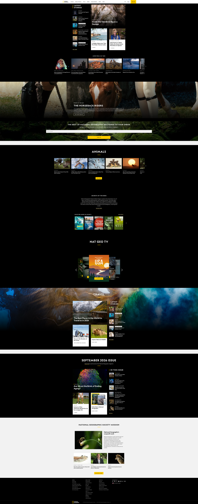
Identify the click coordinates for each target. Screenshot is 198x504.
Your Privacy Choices (75, 489)
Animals (72, 1)
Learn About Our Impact (89, 492)
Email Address (48, 129)
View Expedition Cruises (80, 342)
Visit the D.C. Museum (89, 489)
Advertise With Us (88, 498)
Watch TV (87, 491)
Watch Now (99, 208)
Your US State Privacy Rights (76, 484)
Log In (128, 1)
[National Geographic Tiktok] (123, 481)
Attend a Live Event (88, 482)
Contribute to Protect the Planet (104, 489)
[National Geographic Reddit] (125, 481)
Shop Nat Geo (88, 488)
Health (88, 1)
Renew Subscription (102, 484)
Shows (100, 1)
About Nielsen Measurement (76, 488)
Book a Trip (87, 484)
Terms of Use (74, 481)
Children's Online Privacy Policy (76, 485)
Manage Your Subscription (103, 485)
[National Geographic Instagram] (112, 481)
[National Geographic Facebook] (114, 481)
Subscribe (87, 363)
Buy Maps (87, 485)
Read (94, 47)
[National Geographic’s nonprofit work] (99, 440)
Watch (112, 48)
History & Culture (78, 1)
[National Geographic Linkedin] (121, 481)
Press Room (87, 496)
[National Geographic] (65, 2)
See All (111, 413)
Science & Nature (94, 1)
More (104, 1)
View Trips (94, 342)
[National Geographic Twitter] (116, 481)
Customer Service (101, 482)
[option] (62, 66)
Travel (84, 1)
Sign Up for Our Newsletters (103, 488)
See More (75, 49)
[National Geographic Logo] (75, 502)
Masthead (87, 495)
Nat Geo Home (88, 481)
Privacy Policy (74, 482)
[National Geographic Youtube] (119, 481)
